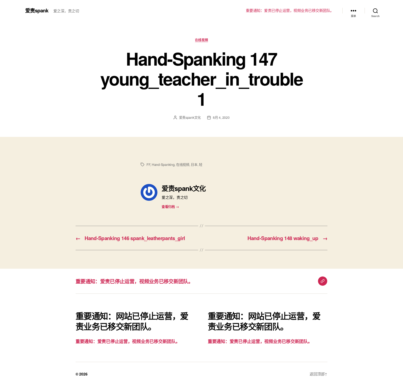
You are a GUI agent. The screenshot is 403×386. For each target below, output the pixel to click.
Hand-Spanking (163, 164)
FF (148, 164)
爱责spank (36, 10)
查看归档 (170, 206)
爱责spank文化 (190, 117)
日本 (194, 164)
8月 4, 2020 (221, 117)
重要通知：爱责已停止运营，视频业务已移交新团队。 (290, 10)
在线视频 (201, 40)
